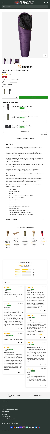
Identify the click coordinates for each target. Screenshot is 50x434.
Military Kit (7, 430)
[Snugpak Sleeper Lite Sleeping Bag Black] (9, 89)
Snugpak (4, 72)
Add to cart (33, 97)
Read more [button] (6, 325)
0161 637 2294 (7, 416)
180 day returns (13, 82)
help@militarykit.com (10, 418)
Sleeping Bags (13, 9)
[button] (47, 2)
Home (3, 9)
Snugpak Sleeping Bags (21, 9)
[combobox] (25, 6)
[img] (7, 287)
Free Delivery (7, 79)
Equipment (8, 9)
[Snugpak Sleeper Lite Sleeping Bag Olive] (4, 89)
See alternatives (24, 112)
